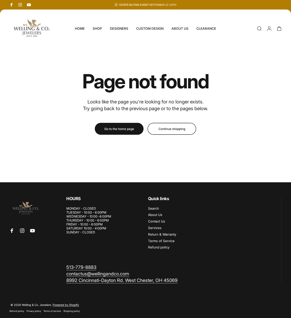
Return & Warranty (162, 234)
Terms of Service (161, 241)
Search (153, 208)
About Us (155, 215)
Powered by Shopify (66, 305)
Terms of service (52, 311)
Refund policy (158, 247)
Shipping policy (71, 311)
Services (155, 228)
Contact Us (156, 221)
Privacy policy (34, 311)
